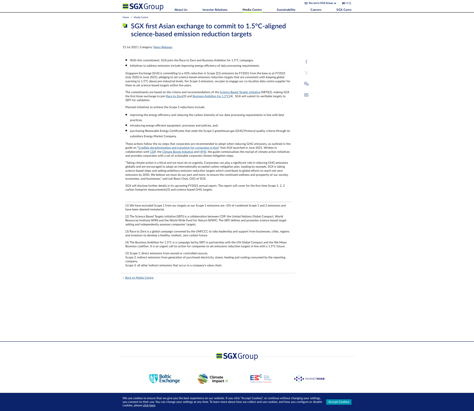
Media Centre (252, 9)
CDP (153, 151)
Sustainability (286, 9)
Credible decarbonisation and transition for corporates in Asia (178, 147)
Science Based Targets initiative (240, 92)
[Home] (148, 6)
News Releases (162, 47)
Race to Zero (174, 96)
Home (126, 17)
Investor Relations (215, 9)
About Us (180, 9)
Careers (316, 9)
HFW (202, 151)
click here (149, 405)
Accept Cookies (338, 401)
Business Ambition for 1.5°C (211, 96)
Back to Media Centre (139, 277)
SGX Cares (343, 9)
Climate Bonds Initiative (177, 151)
